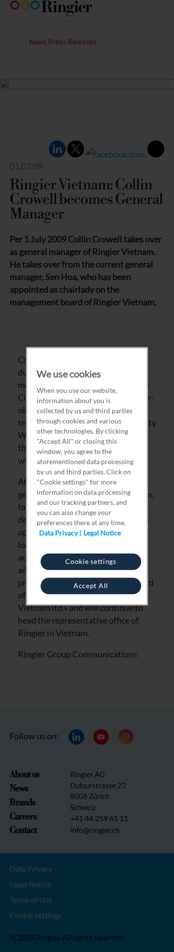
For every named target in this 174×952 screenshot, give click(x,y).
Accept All (90, 585)
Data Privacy (58, 532)
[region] (87, 476)
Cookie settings (90, 561)
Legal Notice (102, 532)
